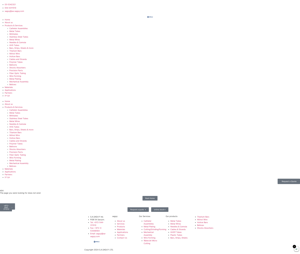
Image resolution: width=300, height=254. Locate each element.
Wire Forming (15, 76)
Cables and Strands (18, 59)
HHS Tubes (14, 45)
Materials (9, 87)
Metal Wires (14, 39)
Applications (10, 90)
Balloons (13, 65)
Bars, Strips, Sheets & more (21, 48)
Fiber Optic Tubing (17, 73)
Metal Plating (15, 79)
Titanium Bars (15, 51)
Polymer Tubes (15, 62)
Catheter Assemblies (18, 28)
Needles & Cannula (17, 42)
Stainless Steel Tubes (18, 37)
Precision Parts (16, 70)
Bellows (12, 84)
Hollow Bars (14, 56)
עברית (7, 95)
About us (9, 22)
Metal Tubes (14, 31)
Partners (8, 93)
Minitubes (13, 34)
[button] (150, 98)
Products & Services (13, 25)
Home (7, 19)
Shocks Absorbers (17, 67)
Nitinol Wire (14, 53)
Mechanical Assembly (18, 81)
